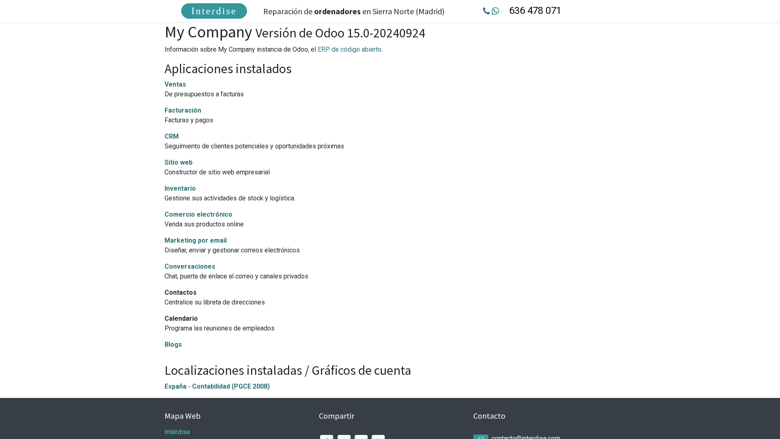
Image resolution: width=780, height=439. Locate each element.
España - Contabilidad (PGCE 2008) (217, 386)
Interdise (214, 11)
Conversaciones (190, 266)
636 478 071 (535, 10)
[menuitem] (214, 11)
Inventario (180, 188)
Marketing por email (196, 240)
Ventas (175, 84)
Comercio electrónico (198, 214)
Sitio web (179, 162)
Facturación (183, 110)
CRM (172, 136)
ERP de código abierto (349, 49)
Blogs (173, 344)
